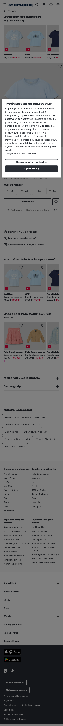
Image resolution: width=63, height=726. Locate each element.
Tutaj (17, 147)
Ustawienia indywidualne (31, 162)
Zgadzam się (31, 169)
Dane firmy (31, 154)
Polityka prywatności (15, 154)
